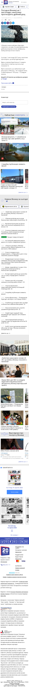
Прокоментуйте (7, 83)
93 (9, 20)
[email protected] (14, 683)
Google (4, 79)
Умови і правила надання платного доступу (14, 577)
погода (4, 87)
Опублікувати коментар (8, 106)
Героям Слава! (9, 7)
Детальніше (4, 562)
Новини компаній (20, 568)
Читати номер (14, 492)
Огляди (17, 570)
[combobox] (21, 115)
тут (11, 587)
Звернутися (18, 552)
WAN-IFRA (3, 596)
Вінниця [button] (11, 2)
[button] (2, 2)
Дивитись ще (23, 192)
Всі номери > (14, 535)
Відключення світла (11, 206)
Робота (22, 7)
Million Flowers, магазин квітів (10, 451)
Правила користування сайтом (14, 574)
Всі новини (23, 2)
